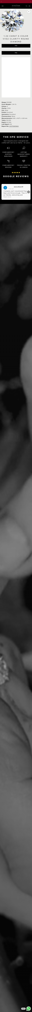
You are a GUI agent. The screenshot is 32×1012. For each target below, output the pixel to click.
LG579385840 (14, 126)
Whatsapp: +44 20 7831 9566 (16, 1)
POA (16, 45)
